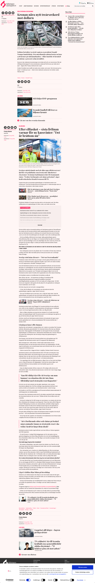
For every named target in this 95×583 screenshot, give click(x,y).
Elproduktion (22, 508)
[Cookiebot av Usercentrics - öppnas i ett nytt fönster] (9, 580)
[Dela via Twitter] (6, 12)
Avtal (38, 508)
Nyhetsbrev (60, 6)
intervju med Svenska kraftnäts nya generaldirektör (43, 486)
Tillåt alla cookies (82, 567)
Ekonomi (36, 6)
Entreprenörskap (45, 6)
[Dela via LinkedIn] (9, 12)
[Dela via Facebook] (3, 12)
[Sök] (92, 6)
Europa (31, 509)
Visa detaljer (80, 580)
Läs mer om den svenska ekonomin (32, 120)
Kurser (23, 77)
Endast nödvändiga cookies (82, 572)
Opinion (54, 6)
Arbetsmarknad (28, 6)
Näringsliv (35, 561)
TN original (21, 509)
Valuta (19, 77)
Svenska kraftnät (44, 508)
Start (20, 6)
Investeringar (53, 508)
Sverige (27, 509)
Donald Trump (29, 77)
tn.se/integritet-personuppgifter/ (57, 574)
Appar (66, 560)
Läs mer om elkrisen (28, 555)
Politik (34, 508)
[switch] (43, 580)
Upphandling (29, 508)
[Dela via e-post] (13, 12)
